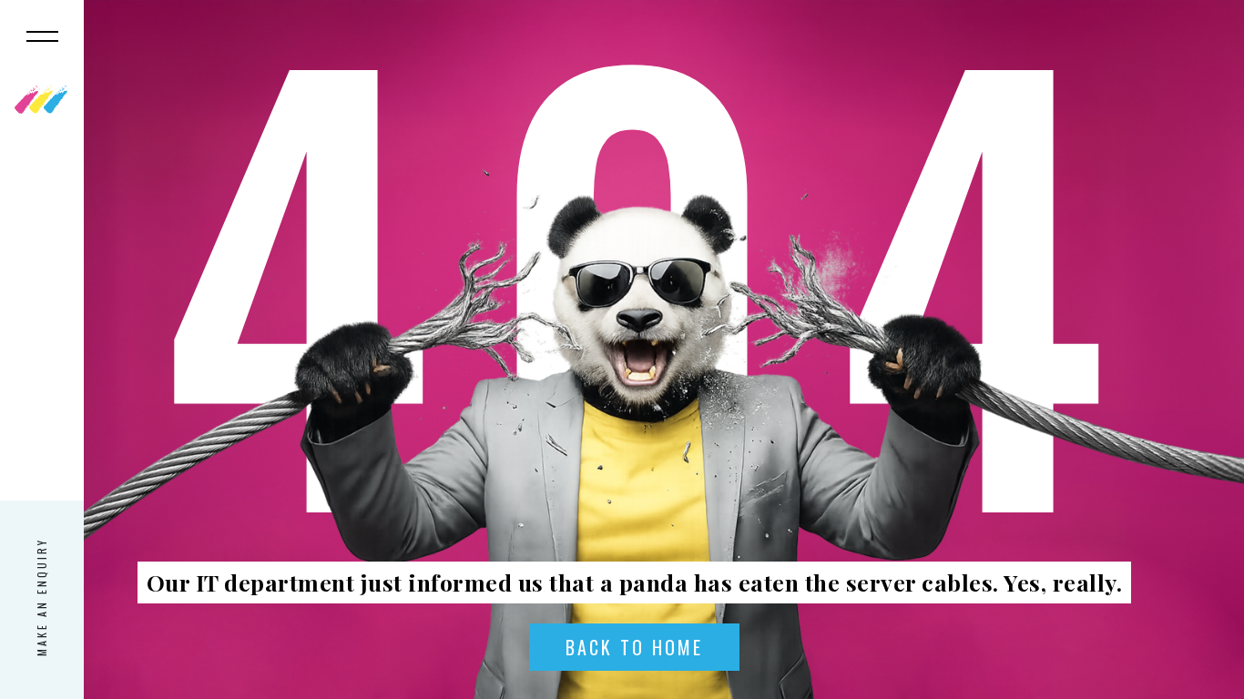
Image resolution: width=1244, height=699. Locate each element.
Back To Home (634, 647)
